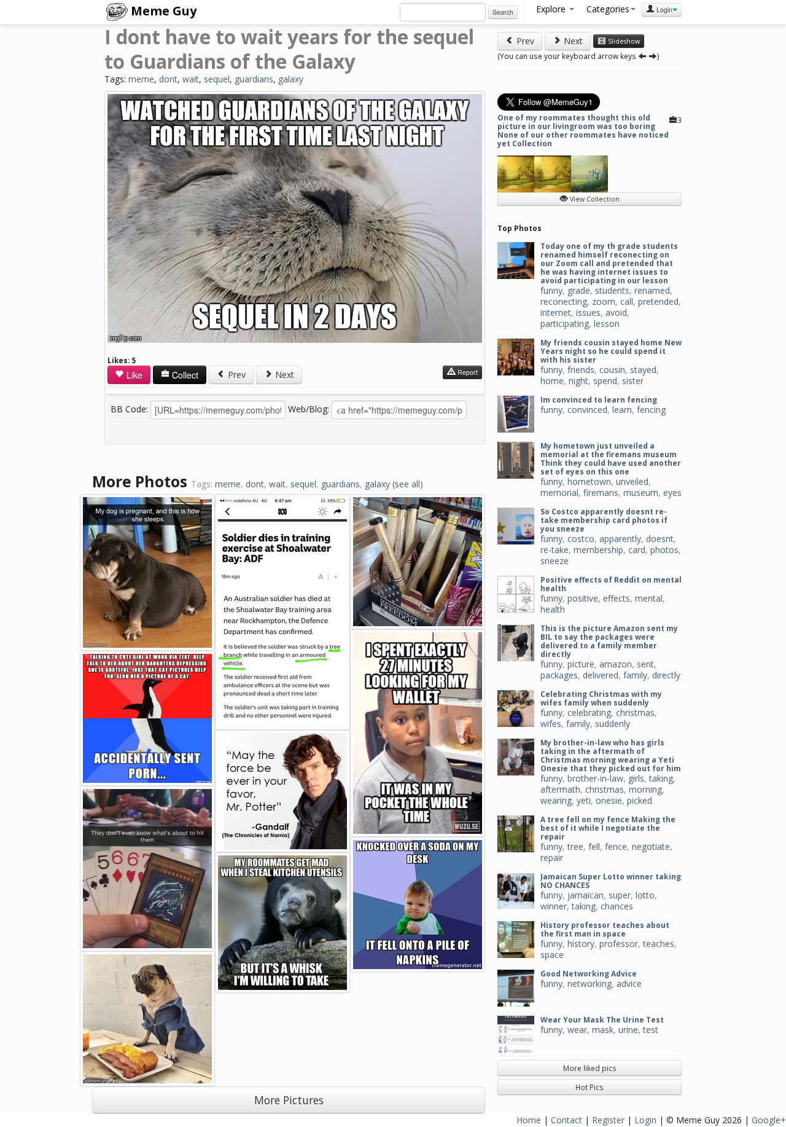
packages (559, 675)
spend (605, 381)
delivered (600, 675)
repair (551, 857)
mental (649, 598)
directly (666, 675)
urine (628, 1029)
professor (618, 943)
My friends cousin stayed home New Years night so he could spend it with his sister (611, 351)
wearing (556, 800)
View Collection (594, 199)
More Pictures (289, 1100)
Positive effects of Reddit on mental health (611, 584)
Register (608, 1120)
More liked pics (590, 1068)
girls (636, 778)
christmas (635, 712)
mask (602, 1029)
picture (580, 664)
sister (633, 381)
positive (582, 598)
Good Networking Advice (588, 973)
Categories (607, 9)
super (620, 895)
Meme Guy (162, 10)
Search (502, 12)
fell (594, 846)
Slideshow (623, 41)
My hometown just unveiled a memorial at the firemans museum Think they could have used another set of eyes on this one (610, 459)
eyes (672, 492)
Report (467, 372)
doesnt (660, 538)
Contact (566, 1120)
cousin (612, 369)
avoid (616, 312)
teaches (658, 943)
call (626, 301)
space (552, 954)
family (635, 675)
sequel (217, 79)
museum (640, 492)
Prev (235, 374)
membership (598, 550)
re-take (554, 550)
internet (555, 312)
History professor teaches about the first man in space (604, 929)
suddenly (612, 723)
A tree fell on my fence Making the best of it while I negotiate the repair (607, 828)
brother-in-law (595, 778)
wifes (550, 723)
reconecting (563, 301)
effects (616, 598)
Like (133, 375)
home (552, 381)
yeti (584, 800)
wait (190, 79)
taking (661, 778)
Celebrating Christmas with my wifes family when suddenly (601, 698)
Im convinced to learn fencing (598, 400)
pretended (658, 301)
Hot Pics (589, 1087)
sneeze (554, 561)
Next (283, 374)
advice (629, 983)
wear (577, 1029)
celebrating (589, 712)
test (650, 1029)
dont (168, 79)
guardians (254, 79)
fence (616, 846)
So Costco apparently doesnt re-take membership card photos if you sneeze (603, 520)
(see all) (407, 484)
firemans (600, 492)
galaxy (290, 79)
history (580, 943)
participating (564, 323)
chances (617, 906)
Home (528, 1120)
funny (551, 290)
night (578, 381)
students (612, 290)
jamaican (585, 895)
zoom (603, 301)
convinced (587, 409)
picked (639, 800)
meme (141, 79)
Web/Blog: (308, 409)
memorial (559, 492)
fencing (651, 409)
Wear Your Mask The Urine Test (602, 1020)
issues (588, 312)
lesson (607, 323)
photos (664, 550)
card (636, 550)
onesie (609, 800)
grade (578, 290)
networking (589, 983)
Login (663, 9)
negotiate (651, 846)
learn (622, 409)
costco (580, 538)
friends (580, 369)
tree (575, 846)
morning (645, 789)
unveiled (632, 481)
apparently (620, 538)
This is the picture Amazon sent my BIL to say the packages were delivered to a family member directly (609, 641)
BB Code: (129, 409)
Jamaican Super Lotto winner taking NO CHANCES (610, 880)
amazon (615, 664)
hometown (589, 481)
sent (645, 664)
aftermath (560, 789)
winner (553, 906)
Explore (552, 9)
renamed (652, 290)
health (552, 609)
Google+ (769, 1120)
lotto (645, 895)
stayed (643, 369)
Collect (183, 375)
